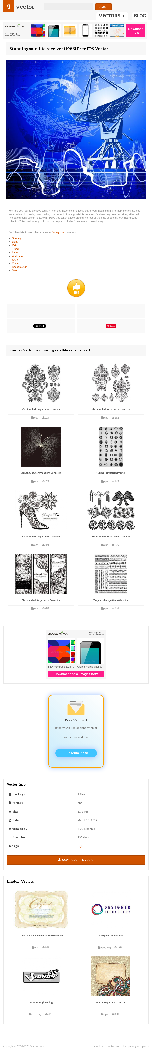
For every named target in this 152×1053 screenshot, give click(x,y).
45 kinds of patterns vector (111, 473)
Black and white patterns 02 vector (41, 409)
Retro (15, 245)
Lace (15, 252)
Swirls (15, 270)
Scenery (17, 238)
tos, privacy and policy (136, 1046)
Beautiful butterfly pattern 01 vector (41, 473)
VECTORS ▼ (112, 16)
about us (98, 1046)
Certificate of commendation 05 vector (41, 935)
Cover (15, 263)
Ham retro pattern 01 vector (110, 1002)
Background (58, 232)
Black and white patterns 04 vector (41, 600)
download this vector (78, 860)
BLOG (140, 16)
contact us (113, 1046)
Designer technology (111, 935)
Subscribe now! (76, 753)
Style (15, 259)
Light (15, 241)
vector (25, 6)
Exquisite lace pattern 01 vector (110, 600)
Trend (15, 248)
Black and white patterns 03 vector (111, 409)
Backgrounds (19, 266)
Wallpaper (17, 256)
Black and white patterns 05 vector (111, 536)
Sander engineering (41, 1002)
